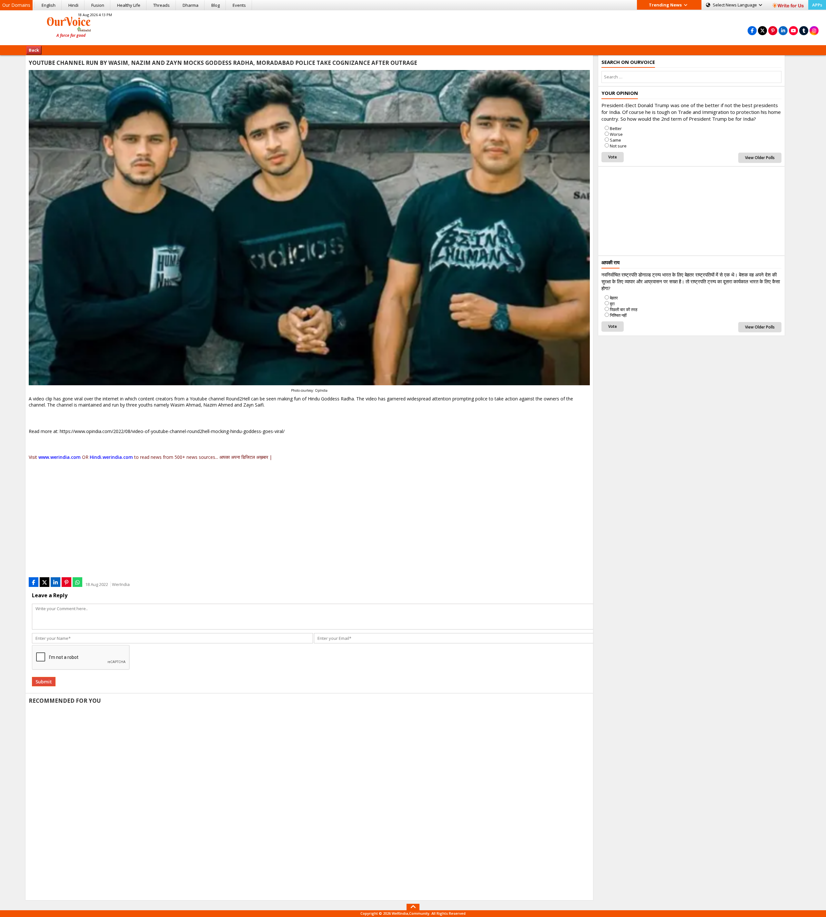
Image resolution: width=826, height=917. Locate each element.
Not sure (618, 146)
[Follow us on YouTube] (793, 30)
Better (616, 128)
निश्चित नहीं (618, 315)
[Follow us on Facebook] (752, 30)
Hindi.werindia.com (111, 457)
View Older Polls (760, 157)
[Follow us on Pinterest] (772, 30)
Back (34, 50)
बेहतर (614, 298)
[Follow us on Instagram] (814, 30)
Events (239, 5)
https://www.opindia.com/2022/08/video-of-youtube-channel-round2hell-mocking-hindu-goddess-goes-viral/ (172, 431)
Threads (161, 5)
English (48, 5)
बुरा (612, 304)
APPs (817, 5)
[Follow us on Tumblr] (803, 30)
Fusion (97, 5)
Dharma (190, 5)
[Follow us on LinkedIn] (783, 30)
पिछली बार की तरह (623, 309)
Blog (215, 5)
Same (615, 140)
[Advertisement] (413, 26)
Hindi (73, 5)
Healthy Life (128, 5)
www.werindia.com (59, 457)
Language (735, 5)
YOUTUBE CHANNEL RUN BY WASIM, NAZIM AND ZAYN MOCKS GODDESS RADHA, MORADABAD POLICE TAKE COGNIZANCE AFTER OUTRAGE (223, 62)
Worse (616, 134)
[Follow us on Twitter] (762, 30)
